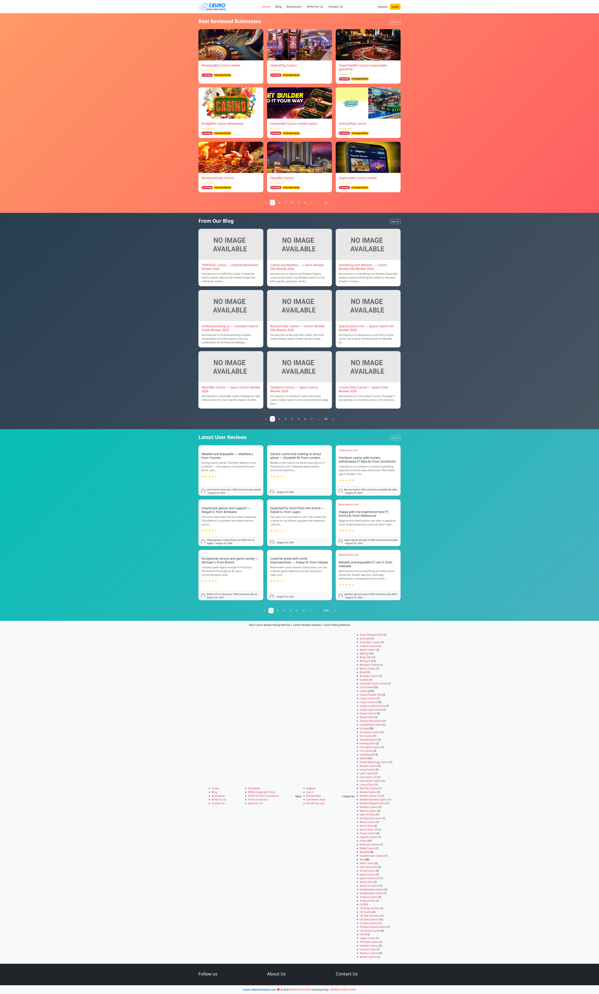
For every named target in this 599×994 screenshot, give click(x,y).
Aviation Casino (369, 646)
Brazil (363, 672)
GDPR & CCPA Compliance (263, 796)
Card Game (366, 687)
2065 (326, 610)
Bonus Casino (368, 668)
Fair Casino (366, 736)
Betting (364, 653)
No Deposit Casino (371, 818)
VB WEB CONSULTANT (343, 989)
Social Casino (367, 870)
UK (361, 904)
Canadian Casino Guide (373, 683)
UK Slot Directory (370, 915)
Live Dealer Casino (370, 781)
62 (326, 202)
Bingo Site (366, 657)
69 (326, 419)
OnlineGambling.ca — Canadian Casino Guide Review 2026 (230, 328)
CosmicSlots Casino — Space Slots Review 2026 (363, 389)
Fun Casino (366, 751)
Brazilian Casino (369, 676)
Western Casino (369, 953)
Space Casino (367, 874)
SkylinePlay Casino (283, 65)
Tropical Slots (367, 900)
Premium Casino (369, 844)
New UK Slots (367, 814)
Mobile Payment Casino (373, 799)
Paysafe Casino (368, 837)
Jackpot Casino (368, 766)
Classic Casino (368, 698)
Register (383, 6)
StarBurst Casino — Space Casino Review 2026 (294, 389)
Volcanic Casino (369, 945)
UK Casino (366, 912)
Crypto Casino (368, 702)
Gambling (365, 754)
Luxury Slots (367, 784)
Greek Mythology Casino (374, 762)
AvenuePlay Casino (352, 123)
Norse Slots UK (368, 829)
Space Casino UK (369, 878)
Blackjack (365, 661)
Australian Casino (370, 642)
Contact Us (336, 6)
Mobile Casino (368, 792)
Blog (278, 6)
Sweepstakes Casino (372, 889)
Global (363, 758)
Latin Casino (367, 773)
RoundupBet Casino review (221, 65)
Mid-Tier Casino (369, 788)
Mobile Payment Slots (372, 803)
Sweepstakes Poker (371, 893)
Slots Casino (367, 863)
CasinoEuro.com (348, 450)
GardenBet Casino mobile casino (293, 123)
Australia (365, 638)
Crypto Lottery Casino (372, 706)
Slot (362, 859)
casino (363, 691)
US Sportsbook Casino (373, 927)
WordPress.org (315, 803)
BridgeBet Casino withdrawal (222, 123)
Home (266, 6)
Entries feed (313, 796)
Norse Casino (367, 822)
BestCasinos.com (349, 504)
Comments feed (315, 799)
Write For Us (315, 6)
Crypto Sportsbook (371, 709)
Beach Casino (367, 649)
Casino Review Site (371, 694)
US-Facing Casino (370, 930)
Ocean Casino (368, 833)
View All (395, 21)
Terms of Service (258, 799)
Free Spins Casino (370, 747)
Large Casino (367, 769)
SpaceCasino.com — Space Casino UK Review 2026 (366, 328)
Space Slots (366, 882)
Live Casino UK (368, 777)
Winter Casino (368, 957)
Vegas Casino (367, 938)
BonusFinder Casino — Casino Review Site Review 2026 (297, 328)
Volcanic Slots (368, 949)
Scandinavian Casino (372, 855)
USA (362, 934)
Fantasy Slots (367, 743)
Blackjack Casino (369, 664)
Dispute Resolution (371, 721)
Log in (310, 792)
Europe (364, 728)
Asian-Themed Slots (371, 634)
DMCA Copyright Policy (261, 792)
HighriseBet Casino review (358, 178)
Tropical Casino (369, 897)
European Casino (370, 732)
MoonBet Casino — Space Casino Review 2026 (231, 389)
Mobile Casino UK (370, 796)
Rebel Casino (367, 848)
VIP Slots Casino (369, 942)
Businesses (294, 6)
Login (395, 6)
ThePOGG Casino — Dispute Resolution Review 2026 (230, 267)
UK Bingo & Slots (370, 908)
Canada (364, 679)
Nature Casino (368, 810)
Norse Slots (366, 825)
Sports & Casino (369, 885)
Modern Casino (369, 807)
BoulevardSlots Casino (218, 178)
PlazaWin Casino (282, 178)
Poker (363, 840)
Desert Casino (368, 713)
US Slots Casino (369, 923)
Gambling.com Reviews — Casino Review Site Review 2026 (363, 267)
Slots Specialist (368, 867)
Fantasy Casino (368, 739)
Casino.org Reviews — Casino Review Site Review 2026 (297, 267)
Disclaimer (254, 788)
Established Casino (371, 724)
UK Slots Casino (369, 919)
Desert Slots (367, 717)
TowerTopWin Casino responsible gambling (363, 67)
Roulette (365, 852)
